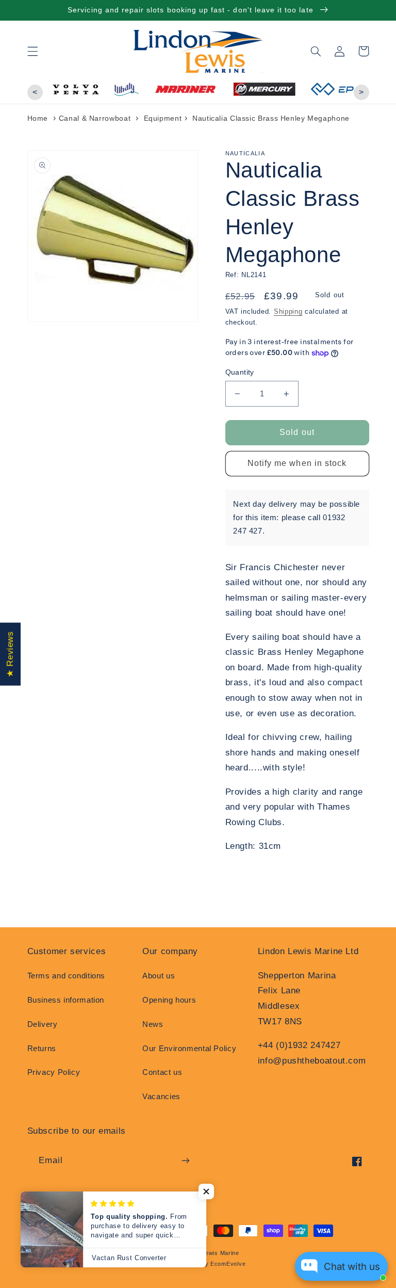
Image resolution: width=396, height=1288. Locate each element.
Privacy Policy (53, 1072)
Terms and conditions (66, 976)
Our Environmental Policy (189, 1048)
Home (37, 118)
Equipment (163, 118)
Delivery (42, 1024)
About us (158, 976)
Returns (41, 1048)
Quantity (239, 372)
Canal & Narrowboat (94, 118)
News (152, 1024)
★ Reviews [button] (10, 654)
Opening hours (169, 1000)
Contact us (162, 1072)
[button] (32, 51)
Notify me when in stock (297, 463)
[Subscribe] (185, 1160)
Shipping (288, 311)
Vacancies (161, 1096)
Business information (66, 1000)
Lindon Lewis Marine (210, 1253)
